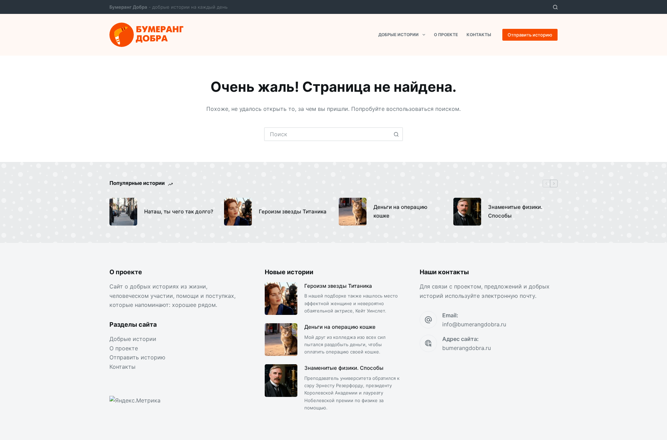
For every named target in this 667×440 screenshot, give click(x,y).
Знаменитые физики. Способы (515, 211)
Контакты (479, 34)
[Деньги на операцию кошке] (353, 212)
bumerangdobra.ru (466, 347)
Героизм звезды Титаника (293, 211)
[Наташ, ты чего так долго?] (123, 212)
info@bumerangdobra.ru (474, 324)
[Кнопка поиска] (396, 134)
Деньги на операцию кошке (400, 211)
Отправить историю (530, 35)
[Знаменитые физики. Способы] (467, 212)
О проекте (446, 34)
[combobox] (327, 134)
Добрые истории (398, 34)
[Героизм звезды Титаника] (238, 212)
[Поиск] (555, 7)
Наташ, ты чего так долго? (178, 211)
